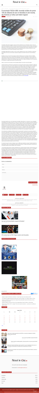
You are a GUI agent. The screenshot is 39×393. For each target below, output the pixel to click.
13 (19, 317)
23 (34, 319)
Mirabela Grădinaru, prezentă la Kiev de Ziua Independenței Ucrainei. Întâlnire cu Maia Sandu (17, 302)
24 (4, 321)
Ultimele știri (17, 293)
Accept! (35, 391)
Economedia (26, 75)
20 (19, 319)
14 (24, 317)
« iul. (2, 325)
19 (14, 319)
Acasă (3, 8)
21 (24, 319)
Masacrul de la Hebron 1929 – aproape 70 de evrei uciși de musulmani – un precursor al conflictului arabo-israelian (19, 304)
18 (9, 319)
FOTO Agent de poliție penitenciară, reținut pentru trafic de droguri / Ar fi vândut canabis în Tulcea (18, 298)
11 (9, 317)
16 (34, 317)
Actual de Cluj (9, 16)
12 (14, 317)
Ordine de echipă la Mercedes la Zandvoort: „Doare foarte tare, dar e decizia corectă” (16, 296)
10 (4, 317)
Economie (6, 8)
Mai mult (32, 389)
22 (29, 319)
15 (29, 317)
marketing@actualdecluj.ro (22, 367)
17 (4, 319)
